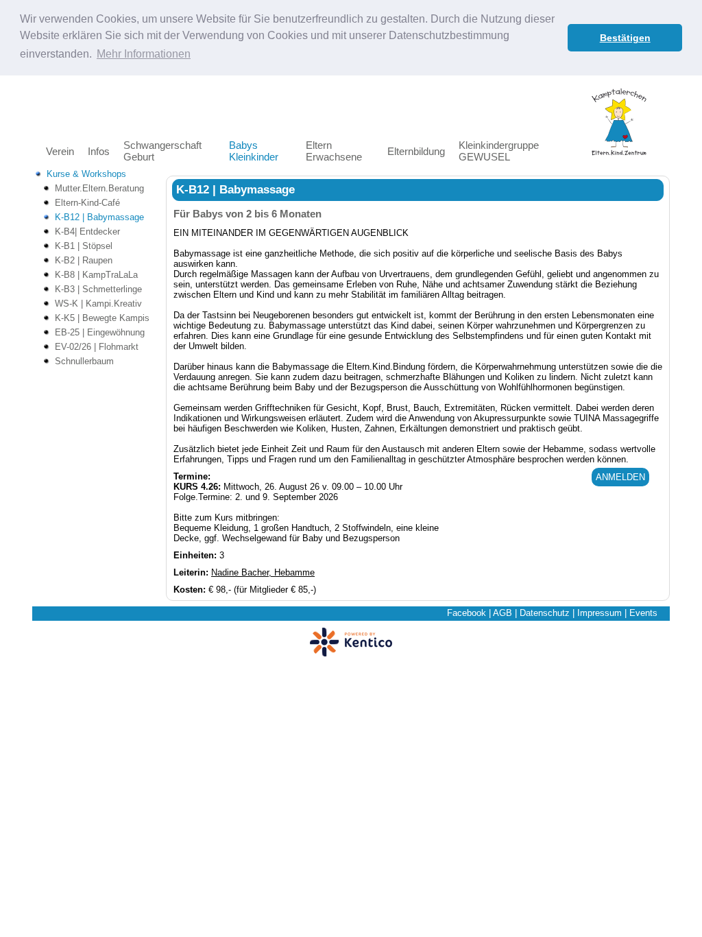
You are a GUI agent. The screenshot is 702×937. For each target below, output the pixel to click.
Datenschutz (545, 613)
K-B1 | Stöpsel (83, 246)
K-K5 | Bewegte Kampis (102, 318)
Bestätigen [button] (625, 37)
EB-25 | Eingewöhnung (100, 332)
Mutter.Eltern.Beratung (99, 188)
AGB (502, 613)
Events (643, 613)
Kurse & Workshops (86, 174)
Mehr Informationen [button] (144, 54)
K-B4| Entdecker (87, 231)
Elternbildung (416, 151)
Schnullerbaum (84, 361)
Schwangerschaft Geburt (162, 151)
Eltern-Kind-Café (87, 203)
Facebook (466, 613)
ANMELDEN (620, 477)
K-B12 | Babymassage (99, 217)
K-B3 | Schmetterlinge (98, 289)
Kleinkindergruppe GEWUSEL (499, 151)
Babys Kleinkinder (253, 151)
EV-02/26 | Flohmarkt (96, 347)
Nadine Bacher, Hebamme (263, 572)
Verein (60, 151)
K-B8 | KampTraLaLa (96, 275)
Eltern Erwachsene (334, 151)
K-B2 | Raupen (83, 260)
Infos (99, 151)
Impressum (599, 613)
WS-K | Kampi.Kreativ (98, 303)
